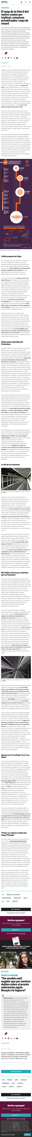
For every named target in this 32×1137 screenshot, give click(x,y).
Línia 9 (25, 897)
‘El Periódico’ (11, 699)
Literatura (20, 1083)
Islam (13, 1083)
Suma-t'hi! (15, 930)
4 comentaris (16, 1094)
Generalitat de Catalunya (13, 894)
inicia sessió (22, 933)
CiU (3, 894)
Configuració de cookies (8, 1134)
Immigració (23, 1079)
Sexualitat (19, 1086)
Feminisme (9, 1079)
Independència (5, 1083)
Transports (15, 901)
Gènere (16, 1079)
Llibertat (11, 1086)
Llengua (4, 1086)
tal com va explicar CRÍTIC (8, 780)
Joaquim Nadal (17, 897)
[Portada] (4, 2)
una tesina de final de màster (18, 841)
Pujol (8, 901)
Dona (3, 1079)
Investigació (5, 7)
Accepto (27, 1134)
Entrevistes (4, 971)
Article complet (16, 1071)
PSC (3, 901)
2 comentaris (16, 909)
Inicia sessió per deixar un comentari (16, 912)
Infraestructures (6, 897)
